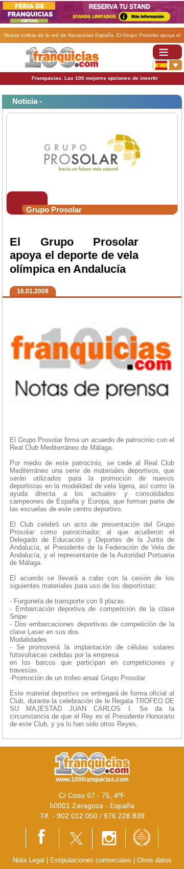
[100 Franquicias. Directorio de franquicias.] (61, 57)
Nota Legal (28, 860)
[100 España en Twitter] (75, 838)
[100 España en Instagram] (109, 838)
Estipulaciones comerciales (91, 860)
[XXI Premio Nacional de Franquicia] (141, 837)
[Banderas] (167, 65)
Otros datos (154, 860)
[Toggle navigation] (167, 52)
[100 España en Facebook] (42, 837)
